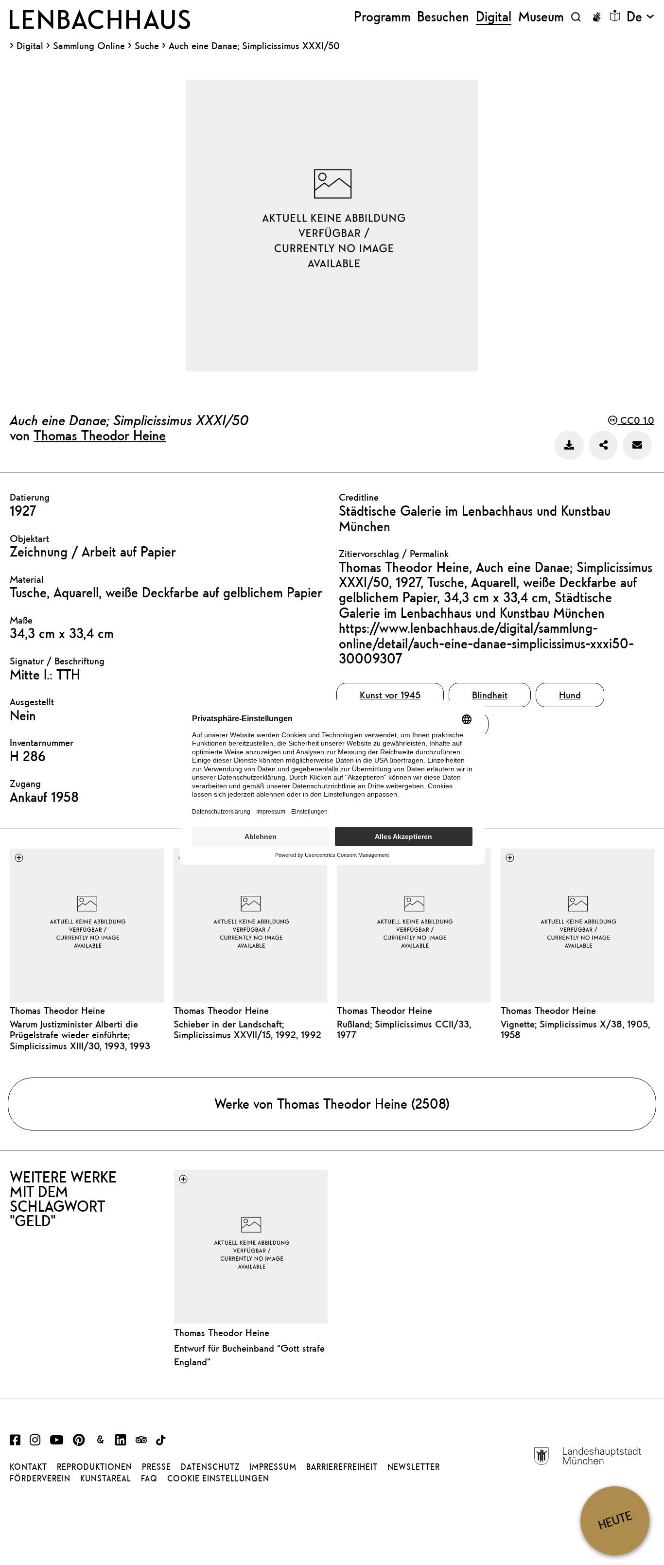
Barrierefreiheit (342, 1466)
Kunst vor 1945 (390, 695)
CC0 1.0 (635, 420)
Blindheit (489, 695)
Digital (30, 46)
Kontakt (28, 1466)
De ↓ (640, 17)
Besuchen (443, 17)
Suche (147, 45)
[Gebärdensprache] (596, 17)
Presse (156, 1466)
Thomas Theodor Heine (100, 435)
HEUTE (614, 1520)
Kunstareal (105, 1478)
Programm (382, 17)
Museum (541, 17)
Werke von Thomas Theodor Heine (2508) (332, 1104)
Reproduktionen (94, 1466)
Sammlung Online (89, 46)
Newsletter (413, 1466)
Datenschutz (210, 1466)
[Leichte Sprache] (615, 15)
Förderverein (40, 1478)
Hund (570, 695)
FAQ (149, 1478)
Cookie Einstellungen (218, 1478)
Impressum (273, 1466)
